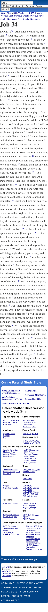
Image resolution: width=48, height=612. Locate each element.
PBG (28, 545)
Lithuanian (36, 543)
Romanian (30, 549)
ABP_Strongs (29, 450)
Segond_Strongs (29, 508)
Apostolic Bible (10, 600)
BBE (25, 434)
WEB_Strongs (30, 458)
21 (27, 212)
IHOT (5, 438)
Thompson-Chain (29, 592)
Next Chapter (23, 19)
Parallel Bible (30, 391)
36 (34, 353)
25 (10, 248)
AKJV (10, 422)
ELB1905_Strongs (30, 496)
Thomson (7, 470)
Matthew (6, 452)
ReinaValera (8, 517)
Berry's (5, 596)
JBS (15, 517)
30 (12, 297)
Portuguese (35, 545)
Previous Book (6, 16)
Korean (29, 543)
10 (7, 99)
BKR (28, 530)
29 (19, 281)
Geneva (6, 454)
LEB (15, 422)
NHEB (5, 535)
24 (35, 232)
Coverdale (14, 450)
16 (33, 156)
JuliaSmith (31, 420)
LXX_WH (36, 470)
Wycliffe (6, 450)
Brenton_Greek (9, 472)
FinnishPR (30, 535)
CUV (25, 515)
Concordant (27, 425)
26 (30, 256)
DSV (5, 503)
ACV (29, 427)
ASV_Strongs (29, 456)
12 (7, 123)
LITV (35, 425)
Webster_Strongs (31, 454)
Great (13, 452)
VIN (36, 434)
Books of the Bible (33, 399)
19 (16, 184)
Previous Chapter (21, 16)
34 (32, 337)
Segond (32, 505)
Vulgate (6, 486)
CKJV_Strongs (30, 462)
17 (19, 164)
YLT (9, 420)
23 (23, 228)
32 (26, 313)
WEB (5, 422)
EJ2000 (12, 535)
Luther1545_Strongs (31, 488)
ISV (33, 434)
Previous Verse (37, 16)
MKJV (31, 441)
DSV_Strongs (13, 503)
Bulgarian (29, 528)
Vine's (27, 596)
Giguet (25, 503)
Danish (33, 530)
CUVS (25, 517)
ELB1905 (34, 494)
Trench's (17, 596)
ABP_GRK (27, 470)
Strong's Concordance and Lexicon (21, 588)
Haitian (37, 535)
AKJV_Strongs (30, 460)
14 (26, 140)
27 (14, 265)
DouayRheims (8, 456)
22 (30, 220)
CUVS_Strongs (29, 519)
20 (13, 200)
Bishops (13, 454)
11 (39, 111)
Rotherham (32, 422)
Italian (37, 539)
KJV (5, 420)
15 (10, 148)
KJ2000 (26, 443)
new (37, 450)
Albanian (29, 526)
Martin (25, 505)
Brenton (14, 470)
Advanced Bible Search (35, 395)
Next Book (35, 19)
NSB (29, 434)
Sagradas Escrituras (11, 515)
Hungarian (30, 537)
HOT (25, 479)
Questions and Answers (29, 583)
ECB (25, 427)
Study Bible (6, 13)
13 (26, 132)
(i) (12, 31)
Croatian (37, 528)
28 (18, 273)
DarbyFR (32, 503)
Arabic (40, 526)
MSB (10, 425)
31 (10, 305)
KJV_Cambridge (9, 526)
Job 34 (3, 19)
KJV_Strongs (29, 452)
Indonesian (30, 539)
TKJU (37, 443)
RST (35, 526)
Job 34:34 (6, 576)
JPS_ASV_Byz (9, 532)
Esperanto (30, 532)
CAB (18, 472)
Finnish (37, 532)
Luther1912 (27, 490)
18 (33, 172)
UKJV (32, 443)
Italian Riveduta (32, 541)
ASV (17, 420)
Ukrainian (38, 549)
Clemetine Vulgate (10, 488)
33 (13, 325)
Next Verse (12, 19)
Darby (25, 422)
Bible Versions (19, 13)
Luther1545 (27, 486)
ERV (13, 420)
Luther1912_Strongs (31, 492)
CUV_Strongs (33, 515)
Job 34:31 (6, 574)
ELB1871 (26, 494)
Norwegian (30, 547)
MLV (34, 427)
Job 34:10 (6, 571)
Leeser (6, 530)
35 (28, 345)
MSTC (25, 441)
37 (17, 361)
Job (40, 13)
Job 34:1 (6, 567)
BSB (5, 425)
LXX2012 (7, 474)
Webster (14, 528)
